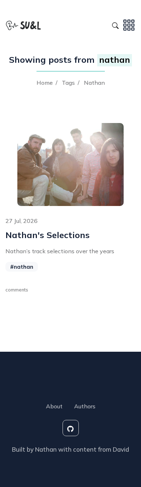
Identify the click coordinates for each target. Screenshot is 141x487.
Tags (68, 82)
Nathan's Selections (47, 234)
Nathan (94, 82)
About (54, 406)
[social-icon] (71, 428)
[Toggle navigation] (129, 24)
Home (45, 82)
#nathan (21, 266)
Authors (84, 406)
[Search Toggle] (115, 24)
